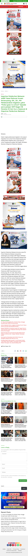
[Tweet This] (18, 351)
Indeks (4, 549)
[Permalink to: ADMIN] (2, 114)
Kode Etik (9, 549)
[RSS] (20, 545)
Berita (2, 94)
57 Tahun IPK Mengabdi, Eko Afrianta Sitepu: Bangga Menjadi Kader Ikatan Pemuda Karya (13, 322)
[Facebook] (8, 545)
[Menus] (2, 3)
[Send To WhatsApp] (26, 351)
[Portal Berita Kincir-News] (10, 4)
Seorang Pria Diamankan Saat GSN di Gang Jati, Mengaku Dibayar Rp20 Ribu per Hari (12, 338)
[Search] (26, 4)
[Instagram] (15, 545)
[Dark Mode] (24, 4)
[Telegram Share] (23, 351)
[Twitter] (10, 545)
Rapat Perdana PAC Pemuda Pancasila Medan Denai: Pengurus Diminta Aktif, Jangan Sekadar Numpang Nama (13, 334)
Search (2, 486)
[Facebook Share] (15, 351)
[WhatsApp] (18, 545)
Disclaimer (23, 549)
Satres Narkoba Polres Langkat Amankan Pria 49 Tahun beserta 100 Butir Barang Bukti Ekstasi (13, 326)
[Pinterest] (13, 545)
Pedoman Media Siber (12, 550)
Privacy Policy (16, 549)
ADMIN (5, 113)
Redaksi (20, 550)
